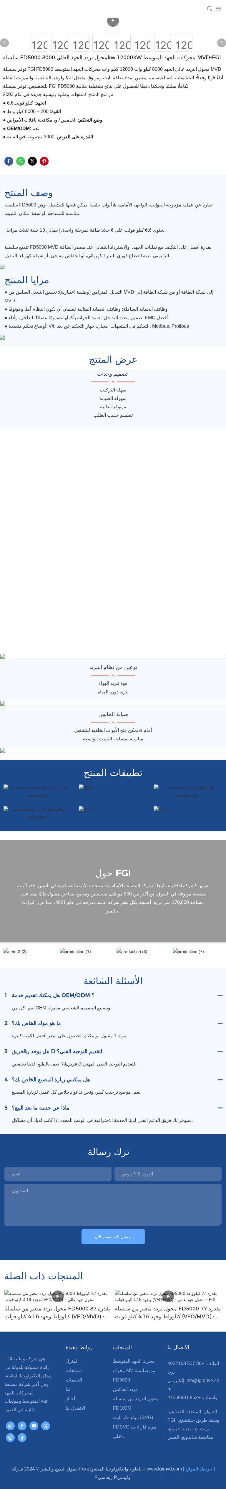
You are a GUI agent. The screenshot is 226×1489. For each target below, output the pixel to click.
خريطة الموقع (199, 1468)
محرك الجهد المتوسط (134, 1361)
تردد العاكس (125, 1389)
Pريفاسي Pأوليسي (113, 1477)
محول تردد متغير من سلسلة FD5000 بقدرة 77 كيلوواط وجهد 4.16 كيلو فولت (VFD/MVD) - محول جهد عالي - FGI (167, 1313)
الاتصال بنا (75, 1408)
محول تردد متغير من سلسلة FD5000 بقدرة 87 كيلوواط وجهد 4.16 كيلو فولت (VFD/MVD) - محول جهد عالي (57, 1313)
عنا (69, 1389)
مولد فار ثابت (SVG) (133, 1417)
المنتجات (74, 1370)
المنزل (72, 1361)
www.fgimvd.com (165, 1468)
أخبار (70, 1398)
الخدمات (74, 1379)
